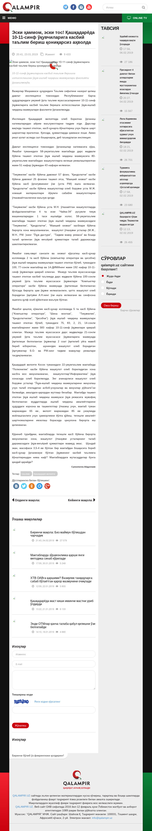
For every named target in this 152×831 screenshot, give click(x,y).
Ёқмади (111, 294)
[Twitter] (24, 485)
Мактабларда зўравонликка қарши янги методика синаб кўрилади (57, 556)
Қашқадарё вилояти (44, 473)
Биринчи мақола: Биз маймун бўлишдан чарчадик (57, 534)
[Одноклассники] (31, 485)
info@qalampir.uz (102, 817)
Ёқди (109, 282)
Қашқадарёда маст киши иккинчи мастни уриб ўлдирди (61, 602)
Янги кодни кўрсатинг (47, 701)
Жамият (49, 54)
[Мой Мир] (39, 485)
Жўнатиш (20, 725)
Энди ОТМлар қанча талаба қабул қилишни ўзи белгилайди (62, 625)
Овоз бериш (111, 305)
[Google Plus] (47, 485)
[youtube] (89, 7)
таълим (25, 473)
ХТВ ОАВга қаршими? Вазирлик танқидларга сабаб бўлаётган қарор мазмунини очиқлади (61, 579)
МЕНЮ (11, 18)
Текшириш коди (22, 694)
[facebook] (66, 7)
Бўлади (111, 288)
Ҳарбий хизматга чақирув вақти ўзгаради (129, 40)
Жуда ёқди (113, 276)
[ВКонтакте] (16, 485)
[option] (53, 63)
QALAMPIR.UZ (21, 795)
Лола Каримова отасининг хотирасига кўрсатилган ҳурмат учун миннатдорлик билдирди (128, 131)
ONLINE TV (140, 18)
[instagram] (81, 7)
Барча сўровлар (130, 310)
